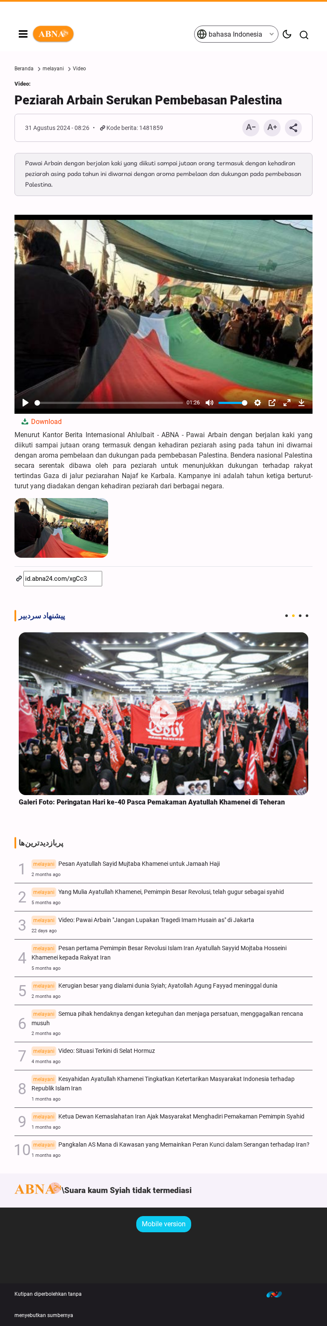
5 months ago (46, 902)
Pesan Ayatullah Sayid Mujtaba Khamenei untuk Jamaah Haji (126, 864)
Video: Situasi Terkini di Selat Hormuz (94, 1051)
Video (79, 69)
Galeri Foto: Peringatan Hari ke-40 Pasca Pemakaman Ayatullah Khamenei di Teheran (152, 802)
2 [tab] (293, 615)
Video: (22, 84)
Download (45, 422)
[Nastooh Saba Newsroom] (278, 1294)
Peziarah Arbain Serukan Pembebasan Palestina (148, 100)
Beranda (24, 69)
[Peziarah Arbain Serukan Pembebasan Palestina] (61, 527)
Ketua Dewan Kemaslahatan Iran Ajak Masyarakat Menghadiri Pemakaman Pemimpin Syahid (168, 1116)
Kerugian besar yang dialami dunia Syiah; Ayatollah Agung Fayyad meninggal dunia (155, 985)
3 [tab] (300, 615)
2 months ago (46, 874)
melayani (53, 69)
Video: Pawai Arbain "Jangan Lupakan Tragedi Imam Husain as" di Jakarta (143, 920)
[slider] (108, 403)
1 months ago (46, 1099)
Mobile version (164, 1224)
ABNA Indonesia (113, 34)
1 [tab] (286, 615)
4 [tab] (307, 615)
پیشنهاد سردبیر (42, 615)
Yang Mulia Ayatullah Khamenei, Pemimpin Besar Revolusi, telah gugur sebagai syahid (158, 892)
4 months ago (46, 1061)
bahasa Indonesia (234, 34)
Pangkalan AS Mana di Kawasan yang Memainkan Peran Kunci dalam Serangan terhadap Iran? (171, 1144)
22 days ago (44, 931)
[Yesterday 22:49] (163, 714)
